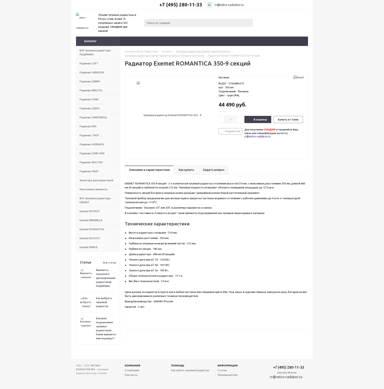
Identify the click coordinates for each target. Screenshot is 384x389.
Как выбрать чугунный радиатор (104, 302)
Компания (132, 365)
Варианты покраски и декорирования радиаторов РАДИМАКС (105, 278)
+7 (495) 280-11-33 (180, 5)
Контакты (131, 374)
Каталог (90, 41)
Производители (227, 374)
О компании (132, 370)
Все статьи (109, 262)
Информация (228, 365)
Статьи (222, 370)
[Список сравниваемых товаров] (264, 19)
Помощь (177, 365)
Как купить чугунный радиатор (190, 370)
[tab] (149, 170)
